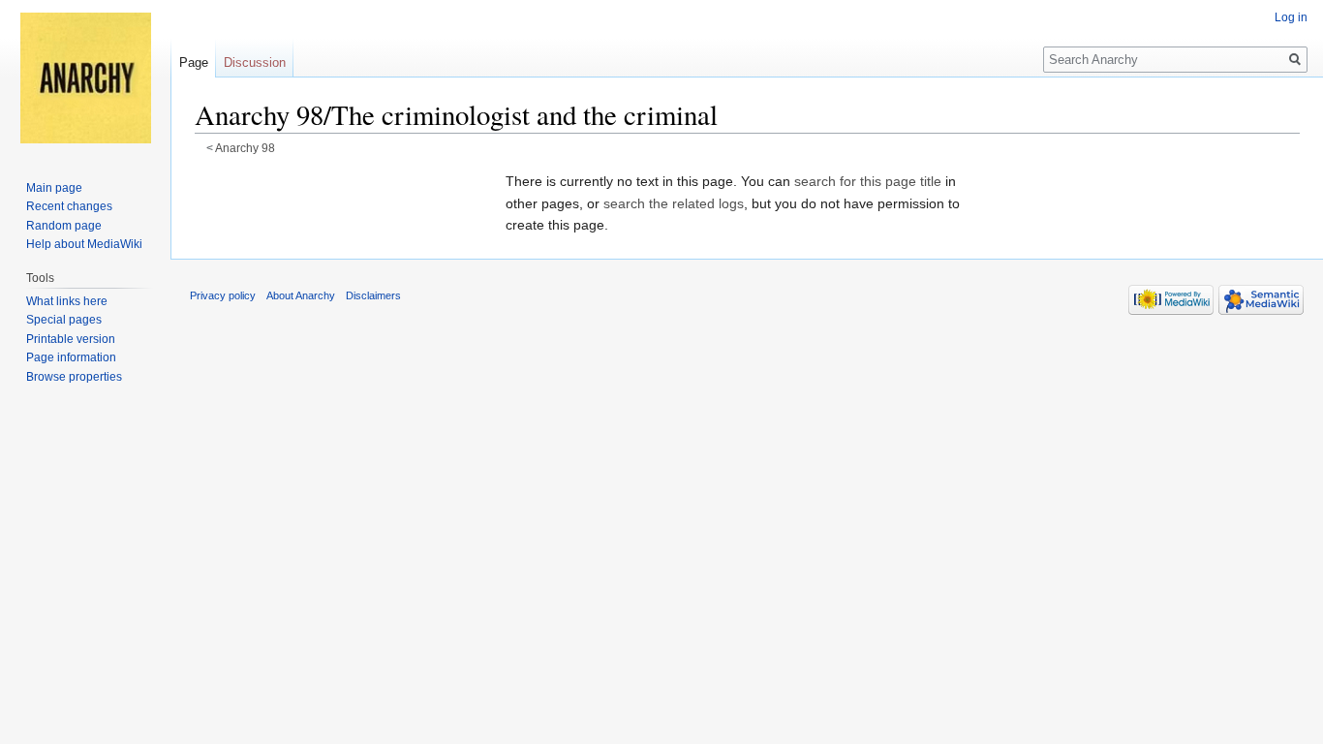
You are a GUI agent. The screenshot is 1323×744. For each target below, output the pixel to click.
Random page (64, 225)
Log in (1291, 17)
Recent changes (69, 206)
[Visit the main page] (85, 77)
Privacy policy (223, 295)
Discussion (255, 62)
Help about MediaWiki (84, 244)
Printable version (70, 339)
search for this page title (867, 181)
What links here (67, 301)
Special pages (64, 319)
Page (193, 62)
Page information (71, 357)
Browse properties (74, 377)
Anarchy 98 (245, 147)
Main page (54, 188)
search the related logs (673, 203)
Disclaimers (373, 295)
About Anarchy (300, 295)
